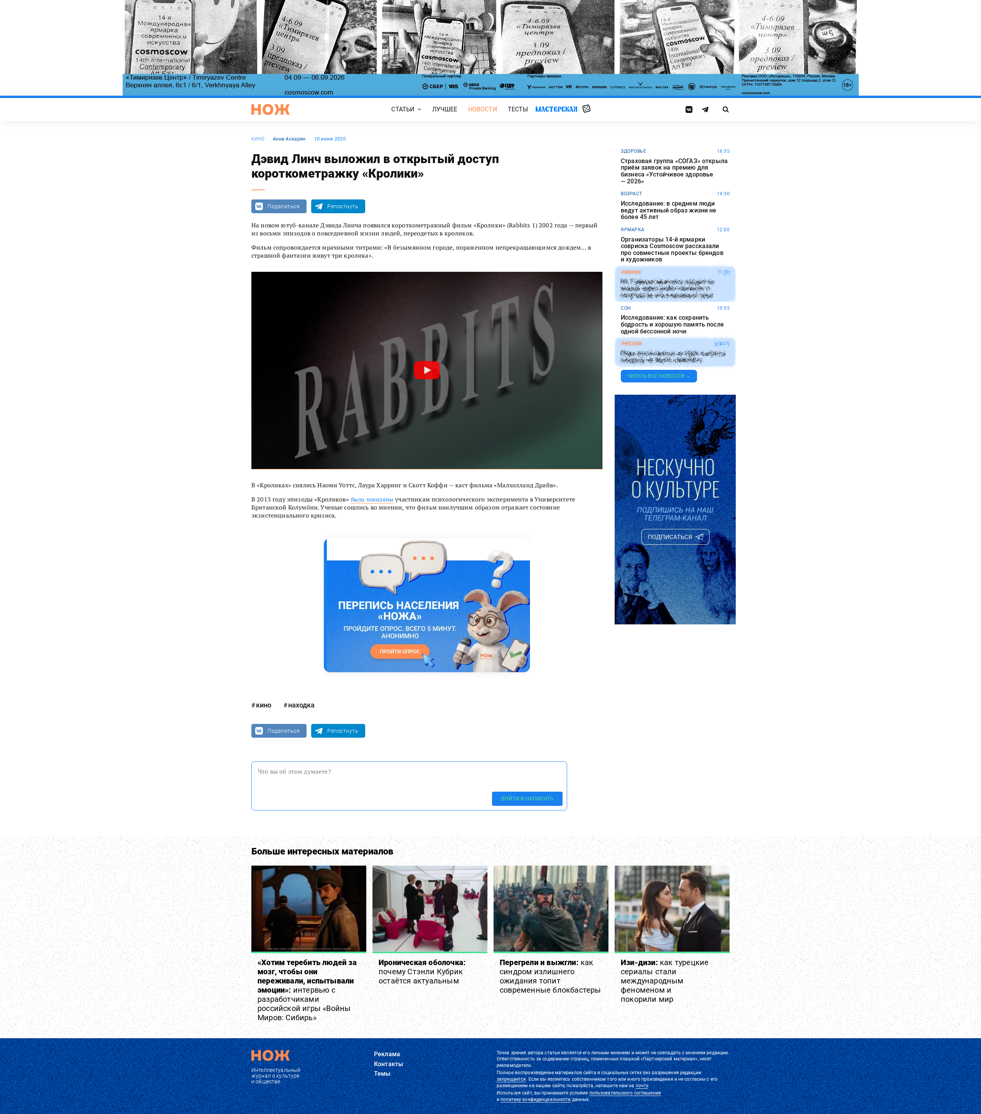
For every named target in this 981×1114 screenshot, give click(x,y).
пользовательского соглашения (625, 1093)
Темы (382, 1073)
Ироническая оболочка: (422, 971)
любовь (631, 343)
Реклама (387, 1054)
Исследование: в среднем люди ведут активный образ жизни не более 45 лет (669, 210)
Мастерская (556, 109)
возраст (631, 193)
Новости (482, 109)
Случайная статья (586, 109)
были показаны (372, 499)
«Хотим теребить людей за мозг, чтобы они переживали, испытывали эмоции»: (307, 990)
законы (631, 272)
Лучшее (445, 109)
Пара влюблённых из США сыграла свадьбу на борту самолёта (673, 357)
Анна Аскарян (289, 139)
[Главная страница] (270, 109)
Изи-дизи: (665, 981)
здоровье (633, 151)
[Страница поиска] (726, 109)
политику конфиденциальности (535, 1099)
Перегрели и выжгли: (550, 976)
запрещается (511, 1079)
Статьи (402, 109)
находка (301, 705)
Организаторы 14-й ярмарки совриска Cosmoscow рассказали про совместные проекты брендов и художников (672, 249)
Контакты (388, 1064)
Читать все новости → (659, 376)
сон (626, 308)
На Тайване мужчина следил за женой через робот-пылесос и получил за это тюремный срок (667, 289)
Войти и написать (527, 798)
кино (257, 139)
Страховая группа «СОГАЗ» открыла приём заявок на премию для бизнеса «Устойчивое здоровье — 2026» (674, 171)
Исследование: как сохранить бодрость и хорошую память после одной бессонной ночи (672, 324)
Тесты (518, 109)
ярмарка (633, 229)
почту (642, 1085)
